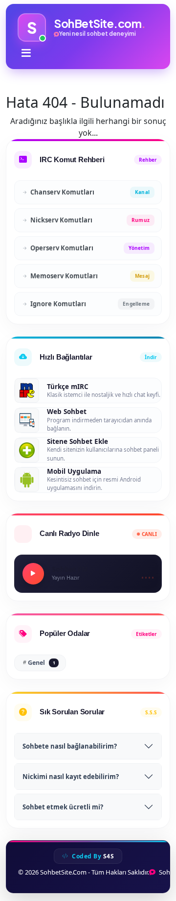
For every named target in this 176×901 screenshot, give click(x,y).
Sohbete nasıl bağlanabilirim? (69, 746)
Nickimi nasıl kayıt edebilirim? (70, 776)
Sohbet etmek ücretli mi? (62, 807)
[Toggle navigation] (26, 53)
